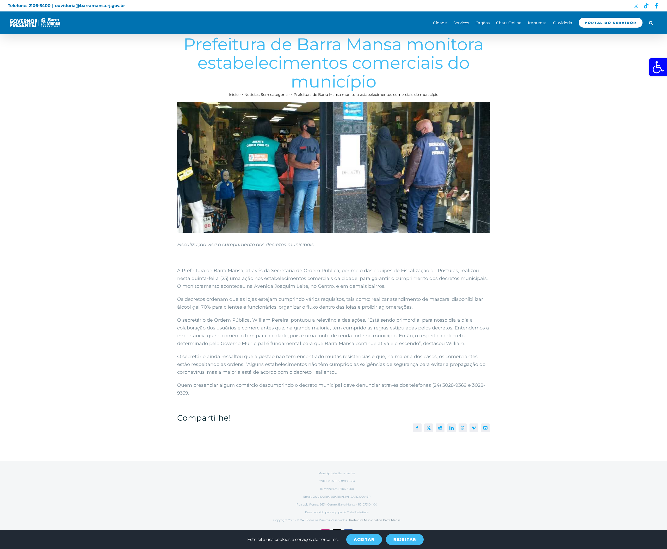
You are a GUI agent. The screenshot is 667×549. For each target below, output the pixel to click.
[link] (658, 67)
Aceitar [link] (364, 539)
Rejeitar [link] (404, 539)
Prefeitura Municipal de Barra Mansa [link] (374, 520)
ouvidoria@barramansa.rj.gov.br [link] (90, 5)
